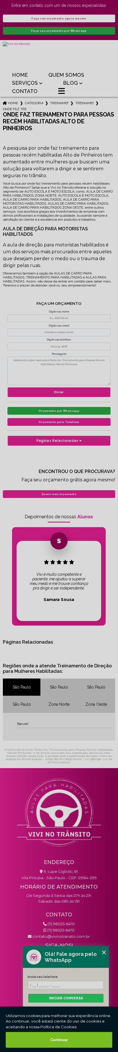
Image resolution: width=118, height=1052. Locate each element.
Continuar (59, 1040)
